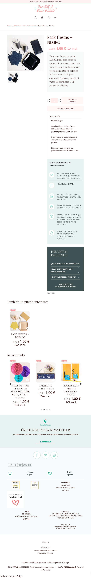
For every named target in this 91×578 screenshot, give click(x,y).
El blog (65, 490)
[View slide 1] (25, 53)
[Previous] (10, 384)
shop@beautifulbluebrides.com (65, 527)
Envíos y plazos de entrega (26, 516)
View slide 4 (49, 409)
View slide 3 (46, 409)
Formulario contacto (45, 553)
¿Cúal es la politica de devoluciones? (61, 270)
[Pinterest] (45, 455)
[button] (48, 100)
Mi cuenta (26, 514)
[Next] (80, 384)
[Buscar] (35, 17)
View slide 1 (25, 69)
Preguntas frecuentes (65, 488)
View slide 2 (44, 409)
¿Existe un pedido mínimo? (63, 277)
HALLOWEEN (31, 26)
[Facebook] (37, 455)
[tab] (65, 264)
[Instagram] (54, 455)
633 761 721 (65, 525)
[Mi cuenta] (42, 17)
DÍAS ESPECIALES (20, 26)
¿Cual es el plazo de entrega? (65, 264)
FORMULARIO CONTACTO (65, 529)
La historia (65, 485)
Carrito (26, 519)
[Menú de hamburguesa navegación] (55, 17)
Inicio (9, 26)
